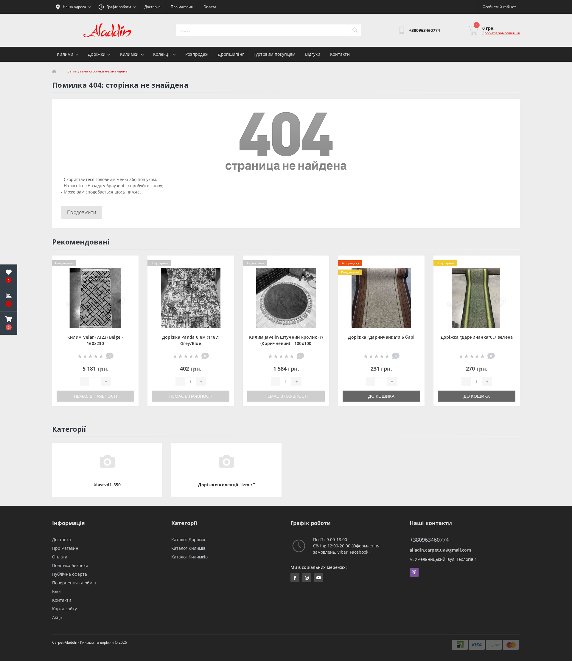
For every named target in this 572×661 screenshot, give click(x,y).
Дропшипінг (231, 54)
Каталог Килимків (189, 557)
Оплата (209, 6)
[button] (8, 323)
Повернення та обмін (74, 583)
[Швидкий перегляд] (129, 281)
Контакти (340, 54)
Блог (56, 591)
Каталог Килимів (188, 548)
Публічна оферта (69, 574)
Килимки (129, 54)
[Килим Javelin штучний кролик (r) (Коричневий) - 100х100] (286, 298)
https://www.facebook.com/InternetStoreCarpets (294, 577)
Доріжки (96, 54)
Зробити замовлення (501, 32)
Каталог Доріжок (188, 539)
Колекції (162, 54)
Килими (65, 54)
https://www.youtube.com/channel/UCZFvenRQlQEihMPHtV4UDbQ (318, 577)
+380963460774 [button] (429, 539)
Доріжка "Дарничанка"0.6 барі (381, 337)
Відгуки (313, 54)
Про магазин (182, 6)
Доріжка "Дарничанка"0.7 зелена (477, 337)
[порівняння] (129, 272)
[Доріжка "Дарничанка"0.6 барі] (381, 298)
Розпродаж (197, 54)
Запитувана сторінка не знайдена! (97, 71)
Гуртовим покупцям (274, 54)
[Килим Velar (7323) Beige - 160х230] (95, 298)
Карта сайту (64, 609)
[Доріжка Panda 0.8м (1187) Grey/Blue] (190, 298)
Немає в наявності (95, 396)
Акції (57, 617)
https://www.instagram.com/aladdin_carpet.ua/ (306, 577)
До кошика (381, 396)
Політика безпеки (70, 565)
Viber (414, 572)
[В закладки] (129, 263)
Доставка (152, 6)
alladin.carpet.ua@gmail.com (440, 550)
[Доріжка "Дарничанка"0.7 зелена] (476, 298)
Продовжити (81, 212)
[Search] (355, 30)
